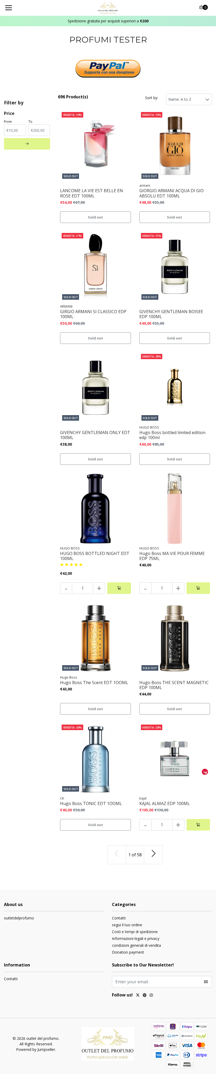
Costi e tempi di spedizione (135, 931)
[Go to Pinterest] (144, 995)
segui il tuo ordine (127, 924)
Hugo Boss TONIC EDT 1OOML (91, 803)
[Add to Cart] (119, 588)
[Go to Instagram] (151, 995)
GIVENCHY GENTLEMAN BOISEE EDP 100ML (171, 314)
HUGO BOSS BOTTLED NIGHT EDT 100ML (94, 556)
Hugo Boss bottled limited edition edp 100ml (172, 435)
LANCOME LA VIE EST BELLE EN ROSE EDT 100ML (91, 193)
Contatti (119, 917)
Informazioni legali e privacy (135, 938)
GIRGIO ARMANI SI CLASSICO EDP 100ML (93, 314)
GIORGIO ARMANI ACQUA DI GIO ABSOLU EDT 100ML (171, 193)
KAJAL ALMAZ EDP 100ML (164, 803)
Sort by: (151, 97)
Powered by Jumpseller (35, 1049)
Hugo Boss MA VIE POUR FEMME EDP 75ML (172, 556)
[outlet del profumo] (108, 8)
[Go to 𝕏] (138, 995)
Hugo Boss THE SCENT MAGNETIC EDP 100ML (174, 685)
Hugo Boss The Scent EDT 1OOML (94, 682)
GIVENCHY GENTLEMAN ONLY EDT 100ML (95, 435)
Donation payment (128, 952)
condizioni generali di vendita (136, 945)
